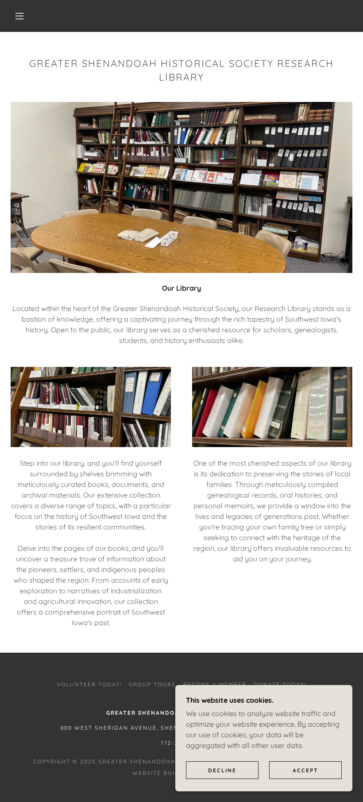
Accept (305, 770)
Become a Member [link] (215, 684)
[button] (19, 16)
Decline (222, 770)
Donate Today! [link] (280, 684)
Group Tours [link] (152, 684)
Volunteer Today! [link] (89, 684)
